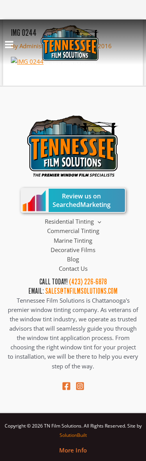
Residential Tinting (69, 221)
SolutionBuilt (73, 435)
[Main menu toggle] (9, 44)
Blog (73, 259)
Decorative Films (73, 250)
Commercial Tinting (73, 231)
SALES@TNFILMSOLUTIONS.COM (81, 291)
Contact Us (73, 268)
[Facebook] (66, 386)
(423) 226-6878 (88, 281)
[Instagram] (80, 386)
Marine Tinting (73, 240)
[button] (97, 221)
